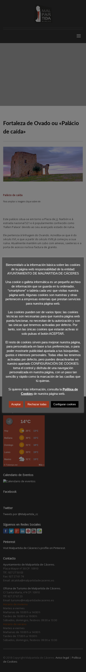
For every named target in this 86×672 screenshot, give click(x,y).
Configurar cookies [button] (64, 404)
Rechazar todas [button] (37, 404)
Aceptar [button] (16, 404)
